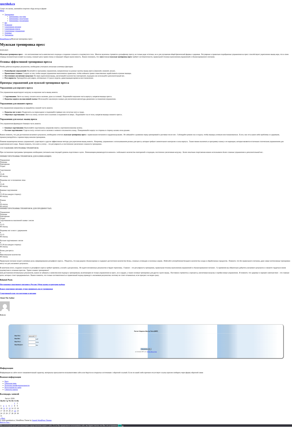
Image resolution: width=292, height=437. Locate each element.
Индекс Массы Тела (152, 351)
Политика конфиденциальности (17, 385)
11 (4, 408)
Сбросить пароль (11, 390)
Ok (120, 425)
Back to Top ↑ (5, 422)
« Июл (2, 418)
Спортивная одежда (12, 29)
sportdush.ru (7, 3)
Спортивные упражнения (15, 31)
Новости (7, 39)
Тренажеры (9, 35)
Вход (6, 381)
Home (2, 39)
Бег (6, 23)
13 (9, 408)
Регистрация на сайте (13, 387)
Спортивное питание (13, 27)
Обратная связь (10, 383)
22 (15, 411)
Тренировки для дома (17, 17)
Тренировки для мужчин (18, 19)
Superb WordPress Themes (42, 420)
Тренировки (9, 14)
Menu (2, 11)
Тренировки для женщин (19, 21)
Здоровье (8, 33)
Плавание (8, 25)
